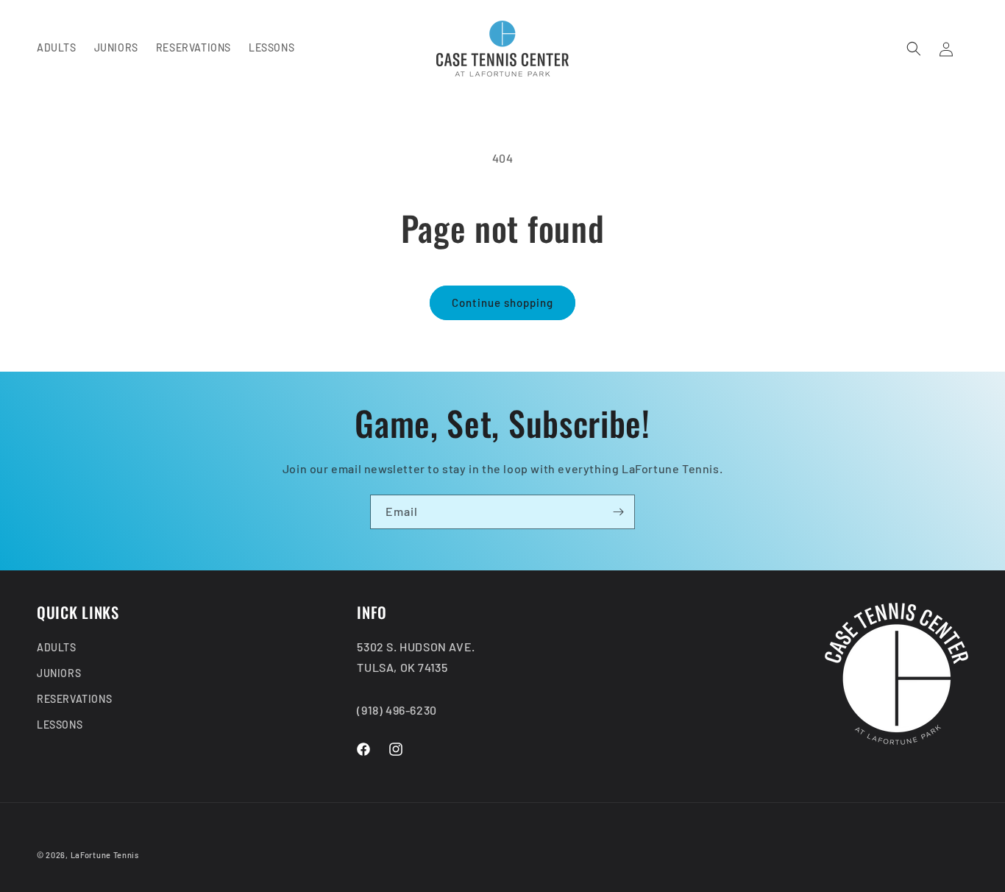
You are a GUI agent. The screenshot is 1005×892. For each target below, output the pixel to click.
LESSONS (59, 725)
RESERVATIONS (74, 699)
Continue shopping (502, 302)
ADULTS (57, 647)
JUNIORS (59, 673)
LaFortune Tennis (105, 855)
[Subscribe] (618, 512)
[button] (914, 48)
